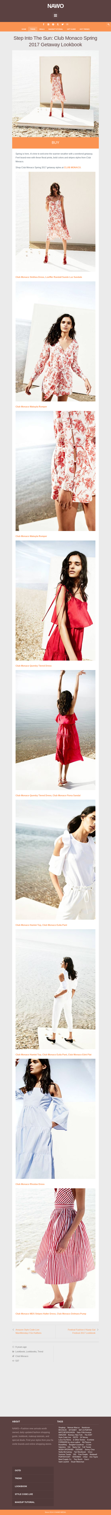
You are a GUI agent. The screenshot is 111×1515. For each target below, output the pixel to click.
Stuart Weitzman (77, 1462)
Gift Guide (71, 29)
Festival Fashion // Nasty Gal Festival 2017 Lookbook (81, 1331)
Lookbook (20, 1351)
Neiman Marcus (73, 1427)
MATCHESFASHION (66, 1432)
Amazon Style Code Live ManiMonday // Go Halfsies (28, 1331)
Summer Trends (64, 1454)
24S (74, 1454)
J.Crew (88, 1445)
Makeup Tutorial (55, 29)
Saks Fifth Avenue (84, 1432)
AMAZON (62, 1435)
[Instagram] (48, 24)
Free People (83, 1454)
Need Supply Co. (65, 1459)
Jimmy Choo (90, 1449)
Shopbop (61, 1427)
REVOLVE (62, 1430)
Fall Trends (86, 1447)
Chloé (85, 1457)
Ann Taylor (93, 1457)
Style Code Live (64, 1437)
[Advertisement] (33, 1390)
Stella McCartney (65, 1452)
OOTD (75, 1437)
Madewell (93, 1454)
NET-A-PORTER (85, 1430)
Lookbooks (31, 1351)
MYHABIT (73, 1430)
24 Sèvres (84, 1437)
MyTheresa (86, 1442)
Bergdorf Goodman (76, 1445)
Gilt (69, 1447)
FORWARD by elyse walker (69, 1442)
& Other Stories (79, 1440)
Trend (32, 29)
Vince (90, 1452)
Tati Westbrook (80, 1452)
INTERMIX (76, 1457)
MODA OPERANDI (65, 1449)
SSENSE (79, 1449)
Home (24, 29)
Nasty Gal (76, 1447)
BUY (55, 143)
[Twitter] (62, 24)
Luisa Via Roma (64, 1440)
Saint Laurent (63, 1462)
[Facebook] (43, 24)
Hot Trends (84, 29)
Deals (41, 29)
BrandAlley (62, 1445)
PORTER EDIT (64, 1457)
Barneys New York (75, 1435)
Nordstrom (86, 1427)
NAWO (55, 6)
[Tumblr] (58, 24)
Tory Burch (78, 1459)
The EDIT (88, 1435)
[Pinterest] (53, 24)
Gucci (86, 1459)
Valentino (62, 1447)
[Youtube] (67, 24)
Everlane (90, 1440)
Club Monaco (21, 1356)
